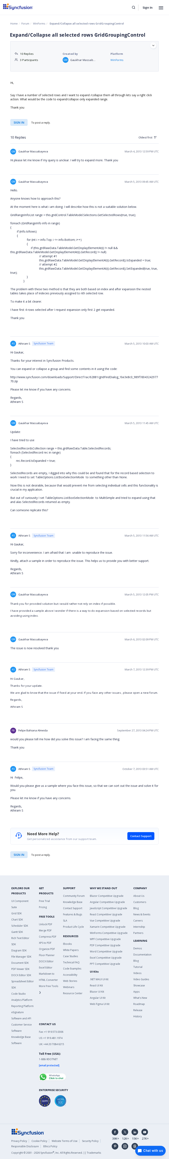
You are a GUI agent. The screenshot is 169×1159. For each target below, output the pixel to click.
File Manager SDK (21, 956)
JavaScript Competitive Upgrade (108, 908)
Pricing (43, 907)
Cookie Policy (39, 1141)
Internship (139, 927)
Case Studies (70, 956)
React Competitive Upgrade (106, 914)
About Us (138, 896)
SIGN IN (19, 855)
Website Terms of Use (64, 1141)
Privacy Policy (19, 1141)
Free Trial (44, 901)
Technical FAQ (71, 962)
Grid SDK (16, 913)
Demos (137, 948)
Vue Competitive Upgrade (105, 920)
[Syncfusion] (27, 1131)
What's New (140, 998)
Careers (138, 920)
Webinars (68, 987)
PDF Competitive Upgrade (105, 945)
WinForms (39, 23)
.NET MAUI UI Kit (99, 979)
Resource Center (72, 993)
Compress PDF (47, 936)
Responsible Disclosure (25, 1146)
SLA (65, 920)
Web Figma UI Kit (99, 1004)
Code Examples (72, 968)
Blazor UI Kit (97, 991)
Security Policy (90, 1141)
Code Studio (18, 993)
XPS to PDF (45, 943)
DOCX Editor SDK (21, 975)
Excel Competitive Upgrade (106, 957)
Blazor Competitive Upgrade (106, 896)
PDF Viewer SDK (20, 969)
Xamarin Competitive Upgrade (108, 927)
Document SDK (20, 963)
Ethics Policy (50, 1146)
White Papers (71, 950)
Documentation (142, 954)
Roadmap (139, 1004)
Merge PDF (45, 930)
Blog (136, 908)
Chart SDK (17, 919)
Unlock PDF (45, 924)
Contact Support (140, 836)
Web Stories (70, 981)
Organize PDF (47, 949)
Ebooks (67, 944)
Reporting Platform (22, 1006)
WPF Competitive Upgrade (105, 939)
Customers (139, 902)
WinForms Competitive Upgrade (109, 933)
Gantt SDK (17, 932)
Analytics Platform (21, 1000)
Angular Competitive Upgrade (107, 902)
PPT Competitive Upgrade (105, 964)
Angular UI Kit (98, 998)
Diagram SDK (19, 950)
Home (14, 23)
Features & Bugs (72, 914)
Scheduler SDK (19, 925)
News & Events (141, 914)
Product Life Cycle (73, 927)
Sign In (148, 7)
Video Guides (141, 979)
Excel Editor (45, 967)
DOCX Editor (46, 961)
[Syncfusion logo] (18, 6)
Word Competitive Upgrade (106, 951)
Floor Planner (47, 955)
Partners (138, 933)
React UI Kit (96, 985)
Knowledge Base (72, 902)
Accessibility (70, 975)
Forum (25, 23)
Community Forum (74, 896)
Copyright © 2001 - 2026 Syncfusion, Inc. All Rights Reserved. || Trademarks (56, 1152)
